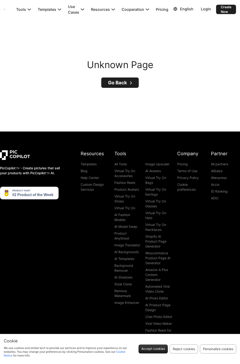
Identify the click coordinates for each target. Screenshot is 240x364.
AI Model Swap (125, 226)
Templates (89, 164)
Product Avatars (126, 189)
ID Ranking (219, 191)
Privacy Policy (188, 178)
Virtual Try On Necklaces (155, 227)
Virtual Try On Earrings (155, 191)
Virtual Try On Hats (155, 215)
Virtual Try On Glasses (155, 203)
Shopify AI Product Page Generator (155, 241)
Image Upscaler (157, 164)
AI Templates (124, 259)
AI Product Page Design (157, 307)
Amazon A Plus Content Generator (156, 275)
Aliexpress (219, 178)
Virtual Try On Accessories (124, 173)
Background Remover (123, 267)
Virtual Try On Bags (155, 180)
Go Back (117, 82)
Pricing (162, 9)
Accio (215, 184)
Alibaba (216, 171)
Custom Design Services (92, 186)
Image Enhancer (126, 303)
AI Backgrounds (126, 252)
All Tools (120, 164)
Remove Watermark (122, 293)
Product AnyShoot (121, 235)
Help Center (90, 178)
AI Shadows (123, 277)
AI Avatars (153, 171)
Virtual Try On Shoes (124, 198)
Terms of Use (187, 171)
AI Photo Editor (156, 298)
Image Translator (127, 245)
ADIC (215, 198)
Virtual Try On (124, 208)
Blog (84, 171)
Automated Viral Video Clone (157, 288)
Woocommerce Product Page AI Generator (157, 258)
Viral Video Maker (158, 323)
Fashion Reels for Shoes (158, 332)
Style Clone (123, 284)
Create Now (226, 9)
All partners (219, 164)
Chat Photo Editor (158, 317)
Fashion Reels (124, 183)
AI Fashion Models (122, 217)
